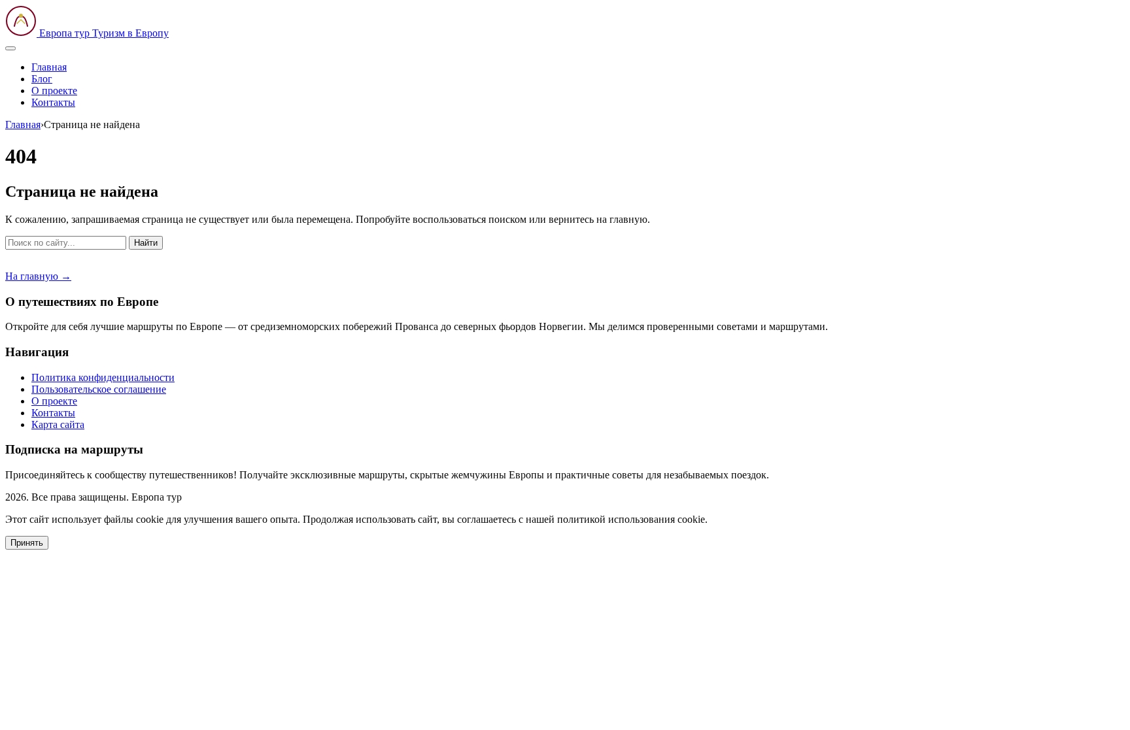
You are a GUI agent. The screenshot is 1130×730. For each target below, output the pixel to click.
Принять (26, 543)
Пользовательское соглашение (98, 389)
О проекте (54, 90)
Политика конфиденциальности (103, 377)
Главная (49, 67)
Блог (41, 78)
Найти (146, 243)
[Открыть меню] (10, 48)
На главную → (38, 276)
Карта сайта (57, 424)
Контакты (53, 102)
